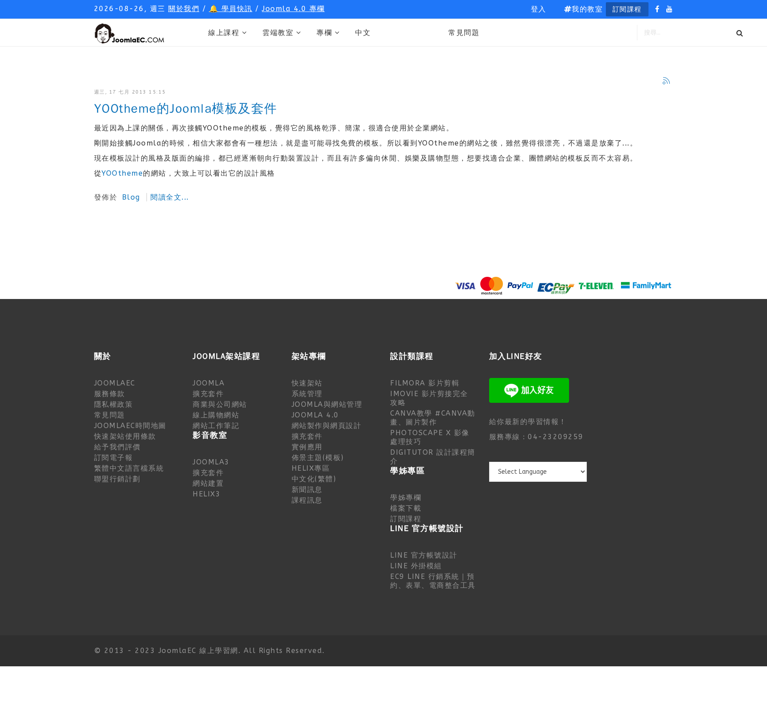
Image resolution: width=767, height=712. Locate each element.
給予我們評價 (117, 447)
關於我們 (183, 8)
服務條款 (109, 393)
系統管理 (307, 393)
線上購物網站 (216, 415)
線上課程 (223, 32)
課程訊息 (307, 500)
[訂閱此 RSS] (666, 80)
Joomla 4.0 (315, 415)
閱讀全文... (169, 197)
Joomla (209, 383)
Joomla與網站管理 (327, 404)
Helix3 (207, 494)
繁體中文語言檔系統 (129, 468)
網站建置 (208, 483)
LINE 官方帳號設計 (424, 555)
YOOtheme (122, 173)
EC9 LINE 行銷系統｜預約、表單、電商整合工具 (433, 581)
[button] (538, 9)
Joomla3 (211, 462)
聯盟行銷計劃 (117, 479)
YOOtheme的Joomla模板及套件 (185, 109)
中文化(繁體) (314, 479)
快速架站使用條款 (125, 436)
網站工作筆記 (216, 425)
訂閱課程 (627, 9)
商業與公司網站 (220, 404)
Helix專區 (311, 468)
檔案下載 (405, 508)
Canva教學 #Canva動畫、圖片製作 (432, 417)
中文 (363, 32)
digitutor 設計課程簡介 (432, 456)
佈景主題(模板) (318, 457)
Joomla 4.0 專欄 (293, 8)
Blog (131, 197)
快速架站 (307, 383)
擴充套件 (208, 393)
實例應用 (307, 447)
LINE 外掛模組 (416, 566)
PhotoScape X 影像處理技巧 (430, 437)
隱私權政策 (113, 404)
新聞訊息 (307, 489)
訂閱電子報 (113, 457)
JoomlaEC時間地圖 (130, 425)
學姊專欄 (405, 497)
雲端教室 (277, 32)
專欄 (324, 32)
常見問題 (463, 32)
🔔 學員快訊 (231, 8)
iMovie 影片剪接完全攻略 (429, 398)
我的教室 (587, 9)
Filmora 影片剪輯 (424, 383)
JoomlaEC (114, 383)
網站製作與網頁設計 (327, 425)
